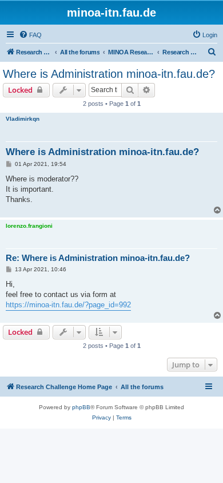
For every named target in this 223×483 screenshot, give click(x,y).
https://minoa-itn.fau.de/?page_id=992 (68, 304)
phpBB (81, 407)
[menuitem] (30, 35)
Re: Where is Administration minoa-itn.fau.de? (98, 258)
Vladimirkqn (22, 119)
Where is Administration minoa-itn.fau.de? (109, 74)
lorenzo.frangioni (29, 226)
